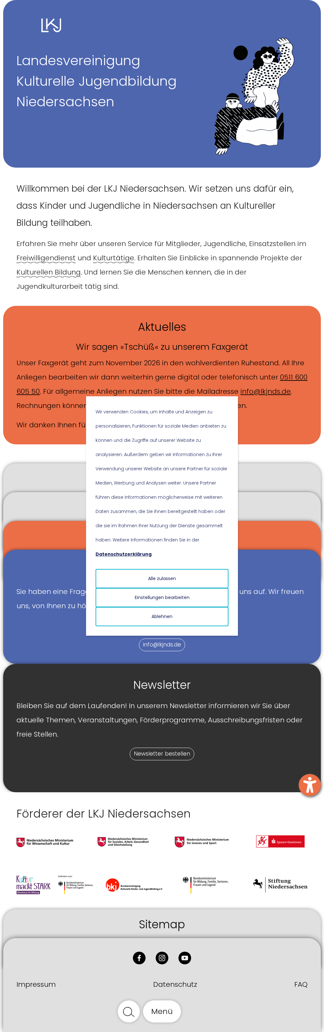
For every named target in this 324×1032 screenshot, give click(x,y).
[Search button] (129, 1011)
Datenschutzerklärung (124, 554)
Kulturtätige (113, 258)
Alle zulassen (162, 578)
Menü (162, 1011)
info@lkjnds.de (265, 391)
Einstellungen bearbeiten (162, 597)
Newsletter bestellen (162, 753)
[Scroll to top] (195, 1011)
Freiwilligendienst (46, 258)
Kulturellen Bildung (48, 272)
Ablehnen (162, 616)
